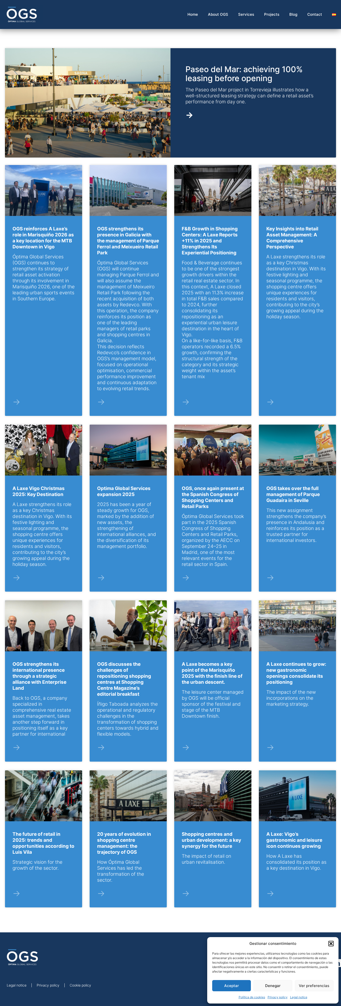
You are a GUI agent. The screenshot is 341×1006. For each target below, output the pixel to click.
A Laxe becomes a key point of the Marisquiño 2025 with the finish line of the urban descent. (212, 673)
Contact (314, 14)
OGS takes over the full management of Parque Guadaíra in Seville (293, 494)
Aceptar (231, 985)
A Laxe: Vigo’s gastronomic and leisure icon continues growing (294, 840)
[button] (331, 943)
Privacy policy (278, 997)
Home (192, 14)
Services (246, 14)
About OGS (218, 14)
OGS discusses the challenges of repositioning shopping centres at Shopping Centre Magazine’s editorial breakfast (124, 679)
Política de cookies (252, 997)
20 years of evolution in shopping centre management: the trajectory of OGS (124, 843)
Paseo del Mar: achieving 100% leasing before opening (244, 73)
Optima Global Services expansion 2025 (124, 491)
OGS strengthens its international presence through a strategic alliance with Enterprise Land (39, 676)
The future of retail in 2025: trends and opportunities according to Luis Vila (43, 843)
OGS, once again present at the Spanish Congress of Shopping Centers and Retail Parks (213, 497)
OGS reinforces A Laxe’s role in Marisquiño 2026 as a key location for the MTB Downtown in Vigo (43, 238)
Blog (293, 14)
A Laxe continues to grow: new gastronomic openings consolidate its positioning (296, 673)
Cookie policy (80, 985)
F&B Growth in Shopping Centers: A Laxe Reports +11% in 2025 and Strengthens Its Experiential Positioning (210, 241)
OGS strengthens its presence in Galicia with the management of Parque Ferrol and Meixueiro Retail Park (128, 241)
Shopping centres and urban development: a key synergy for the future (211, 840)
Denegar (273, 985)
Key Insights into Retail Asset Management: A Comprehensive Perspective (292, 238)
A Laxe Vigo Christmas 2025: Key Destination (38, 491)
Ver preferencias (314, 985)
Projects (271, 14)
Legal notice (298, 997)
